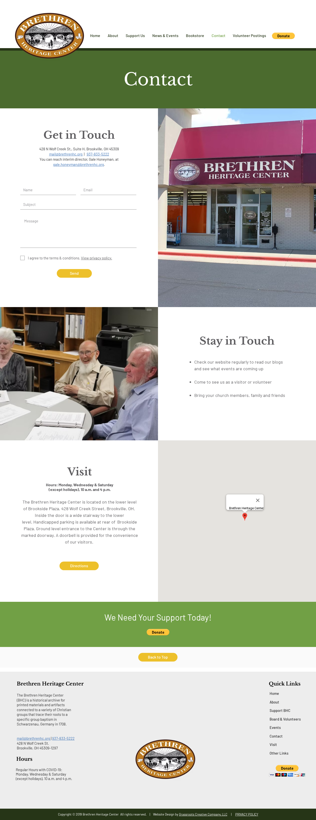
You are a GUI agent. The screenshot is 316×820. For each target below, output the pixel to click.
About (274, 702)
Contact (276, 736)
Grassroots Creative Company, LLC (203, 814)
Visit (273, 744)
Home (274, 693)
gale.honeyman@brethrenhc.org (78, 164)
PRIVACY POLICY (246, 814)
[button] (283, 36)
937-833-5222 (63, 738)
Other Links (279, 753)
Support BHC (280, 710)
